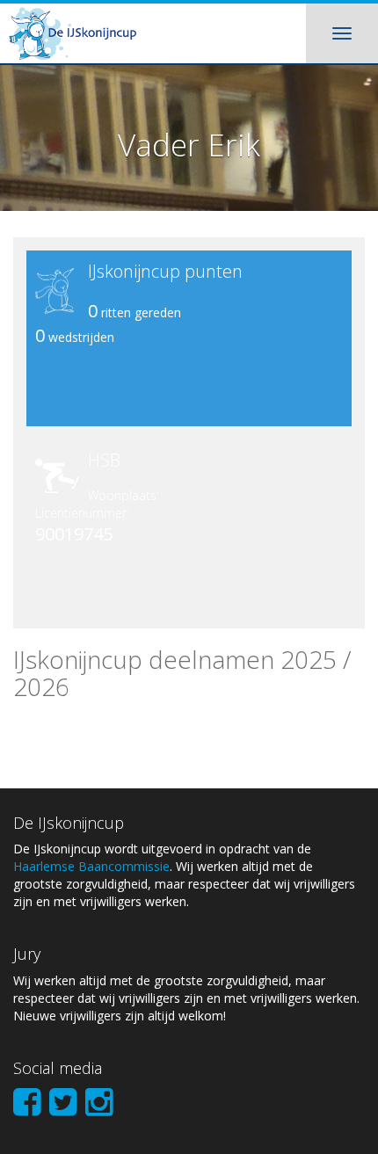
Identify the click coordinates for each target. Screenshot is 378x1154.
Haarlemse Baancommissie (91, 866)
